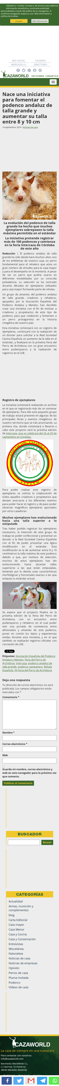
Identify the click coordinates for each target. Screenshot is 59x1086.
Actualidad (16, 901)
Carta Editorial (18, 920)
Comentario (10, 697)
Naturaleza (16, 953)
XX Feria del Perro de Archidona (33, 670)
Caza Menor (16, 929)
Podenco (14, 982)
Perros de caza (18, 973)
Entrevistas (16, 944)
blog (11, 915)
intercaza (21, 663)
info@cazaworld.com (12, 1058)
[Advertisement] (29, 42)
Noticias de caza (30, 127)
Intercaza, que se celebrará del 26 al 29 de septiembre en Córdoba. (29, 435)
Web (5, 755)
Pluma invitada (18, 978)
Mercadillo (18, 64)
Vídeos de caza (18, 987)
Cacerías (40, 60)
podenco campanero (30, 666)
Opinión (14, 968)
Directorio (40, 64)
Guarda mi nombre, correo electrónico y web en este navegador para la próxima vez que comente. (29, 773)
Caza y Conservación (22, 939)
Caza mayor (16, 924)
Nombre (8, 732)
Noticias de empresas (23, 963)
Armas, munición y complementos (21, 908)
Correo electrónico (14, 744)
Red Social (18, 60)
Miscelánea (16, 949)
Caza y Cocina (18, 934)
